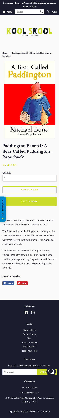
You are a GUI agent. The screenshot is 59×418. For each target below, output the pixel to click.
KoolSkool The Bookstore (38, 411)
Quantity (6, 172)
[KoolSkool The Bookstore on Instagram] (33, 313)
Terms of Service (29, 342)
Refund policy (29, 346)
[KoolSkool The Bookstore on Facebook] (26, 313)
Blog (29, 338)
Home (4, 53)
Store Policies (29, 330)
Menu (9, 11)
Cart (54, 11)
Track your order (29, 351)
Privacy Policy (29, 334)
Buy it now (29, 201)
